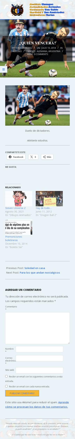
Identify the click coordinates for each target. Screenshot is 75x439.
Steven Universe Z (15, 208)
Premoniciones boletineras (13, 238)
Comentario (10, 308)
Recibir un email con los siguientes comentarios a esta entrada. (33, 379)
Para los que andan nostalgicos (40, 272)
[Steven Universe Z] (18, 198)
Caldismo (16, 51)
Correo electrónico (10, 360)
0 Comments (41, 54)
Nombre (9, 350)
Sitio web (9, 369)
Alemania (42, 51)
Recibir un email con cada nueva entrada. (29, 386)
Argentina (54, 51)
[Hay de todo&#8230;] (49, 198)
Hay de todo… (44, 208)
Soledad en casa (34, 268)
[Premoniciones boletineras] (18, 227)
